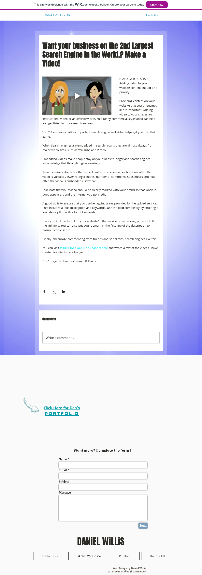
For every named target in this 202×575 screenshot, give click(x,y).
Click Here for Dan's (62, 408)
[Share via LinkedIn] (63, 292)
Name (63, 459)
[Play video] (76, 96)
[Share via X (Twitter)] (54, 292)
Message (65, 492)
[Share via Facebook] (44, 292)
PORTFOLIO (62, 413)
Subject (64, 481)
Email (63, 470)
